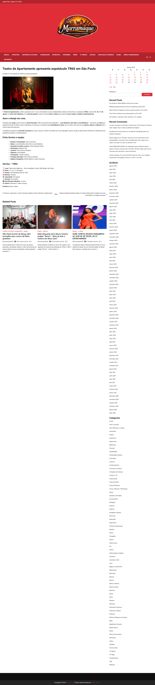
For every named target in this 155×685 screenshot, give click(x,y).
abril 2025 (112, 220)
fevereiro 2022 (113, 348)
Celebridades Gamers (115, 455)
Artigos (92, 55)
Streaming (66, 55)
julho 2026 (112, 169)
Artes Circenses (114, 424)
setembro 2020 (113, 406)
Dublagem (112, 502)
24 (147, 80)
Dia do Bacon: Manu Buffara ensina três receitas (123, 103)
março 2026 (112, 183)
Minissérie (112, 573)
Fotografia (112, 536)
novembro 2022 (114, 318)
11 (110, 77)
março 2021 (112, 386)
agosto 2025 (113, 206)
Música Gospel (113, 587)
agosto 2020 (113, 409)
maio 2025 (112, 217)
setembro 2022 (113, 325)
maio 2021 (112, 379)
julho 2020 (112, 413)
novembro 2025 (114, 196)
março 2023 (112, 305)
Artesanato (112, 431)
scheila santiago (114, 155)
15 (135, 77)
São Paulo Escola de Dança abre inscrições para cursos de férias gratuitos (17, 236)
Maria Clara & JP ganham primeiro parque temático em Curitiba (128, 110)
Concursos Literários (106, 55)
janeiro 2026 (113, 189)
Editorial (111, 509)
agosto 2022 (113, 328)
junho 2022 (112, 335)
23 (141, 80)
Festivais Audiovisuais (116, 526)
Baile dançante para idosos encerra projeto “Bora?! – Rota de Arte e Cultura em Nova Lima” (53, 236)
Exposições (112, 523)
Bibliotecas (112, 445)
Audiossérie (113, 441)
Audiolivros (112, 438)
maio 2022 (112, 338)
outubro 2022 (113, 321)
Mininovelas (113, 570)
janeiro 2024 (113, 271)
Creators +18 (113, 475)
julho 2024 (112, 250)
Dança (11, 186)
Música (6, 55)
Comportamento (114, 465)
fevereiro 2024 (113, 267)
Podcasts (112, 614)
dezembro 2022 (113, 315)
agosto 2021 (113, 369)
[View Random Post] (147, 57)
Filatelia (111, 529)
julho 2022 (112, 332)
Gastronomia (113, 543)
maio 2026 (112, 176)
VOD (110, 661)
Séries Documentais (115, 634)
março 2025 (112, 223)
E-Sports (111, 506)
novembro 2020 (114, 399)
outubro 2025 (113, 200)
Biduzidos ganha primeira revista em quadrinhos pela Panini (127, 107)
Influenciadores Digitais (116, 553)
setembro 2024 (113, 244)
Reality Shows (113, 627)
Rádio (111, 621)
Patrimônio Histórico (115, 607)
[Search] (150, 57)
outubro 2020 (113, 403)
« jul (110, 87)
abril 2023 (112, 301)
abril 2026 (112, 179)
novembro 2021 (114, 359)
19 (116, 80)
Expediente (8, 59)
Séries (75, 55)
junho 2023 (112, 294)
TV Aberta (83, 55)
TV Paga (80, 231)
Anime (111, 421)
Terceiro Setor (113, 648)
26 (116, 82)
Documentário (113, 499)
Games (111, 539)
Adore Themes (95, 682)
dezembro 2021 (113, 355)
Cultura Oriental (114, 482)
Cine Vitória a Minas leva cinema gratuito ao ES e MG (125, 113)
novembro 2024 (114, 237)
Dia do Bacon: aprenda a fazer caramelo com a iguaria (125, 117)
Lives (110, 563)
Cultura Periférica (114, 485)
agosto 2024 (113, 247)
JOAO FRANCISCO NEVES (117, 146)
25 (110, 82)
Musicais (112, 590)
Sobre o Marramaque (131, 55)
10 (147, 75)
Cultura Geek (113, 479)
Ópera (111, 597)
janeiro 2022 (113, 352)
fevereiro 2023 (113, 308)
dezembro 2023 (113, 274)
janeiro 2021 (113, 393)
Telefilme (112, 644)
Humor (111, 550)
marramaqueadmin (31, 74)
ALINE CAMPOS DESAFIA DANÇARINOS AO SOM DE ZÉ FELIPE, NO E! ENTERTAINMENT (88, 236)
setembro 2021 (113, 365)
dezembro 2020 (113, 396)
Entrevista (56, 55)
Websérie (112, 665)
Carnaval (112, 448)
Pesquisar (112, 92)
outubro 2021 (113, 362)
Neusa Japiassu (114, 138)
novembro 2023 (114, 277)
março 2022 (112, 345)
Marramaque (70, 682)
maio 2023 (112, 298)
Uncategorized (113, 658)
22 (135, 80)
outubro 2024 (113, 240)
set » (114, 87)
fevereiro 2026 (113, 186)
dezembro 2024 (113, 233)
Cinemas (112, 462)
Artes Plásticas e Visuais (116, 428)
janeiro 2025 (113, 230)
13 (123, 77)
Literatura (15, 55)
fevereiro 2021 (113, 389)
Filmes (118, 55)
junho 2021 (112, 376)
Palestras (112, 604)
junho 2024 (112, 254)
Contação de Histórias (116, 472)
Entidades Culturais (115, 512)
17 (147, 77)
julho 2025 (112, 210)
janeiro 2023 (113, 311)
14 (129, 77)
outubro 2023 (113, 281)
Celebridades (45, 55)
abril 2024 (112, 261)
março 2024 (112, 264)
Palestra (111, 600)
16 (141, 77)
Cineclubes (112, 458)
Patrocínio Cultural (115, 611)
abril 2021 (112, 382)
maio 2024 (112, 257)
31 (147, 82)
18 (110, 80)
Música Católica (114, 583)
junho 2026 (112, 173)
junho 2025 (112, 213)
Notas (111, 594)
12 (116, 77)
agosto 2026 (113, 166)
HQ (110, 546)
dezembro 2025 (113, 193)
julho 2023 (112, 291)
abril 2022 (112, 342)
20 (123, 80)
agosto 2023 (113, 288)
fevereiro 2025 (113, 227)
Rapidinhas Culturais (29, 55)
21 (129, 80)
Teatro (16, 186)
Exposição (112, 519)
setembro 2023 (113, 284)
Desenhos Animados (115, 495)
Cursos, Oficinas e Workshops (12, 231)
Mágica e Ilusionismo (115, 566)
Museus (111, 577)
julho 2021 (112, 372)
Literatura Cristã (114, 560)
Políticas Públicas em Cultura (118, 617)
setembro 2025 (113, 203)
